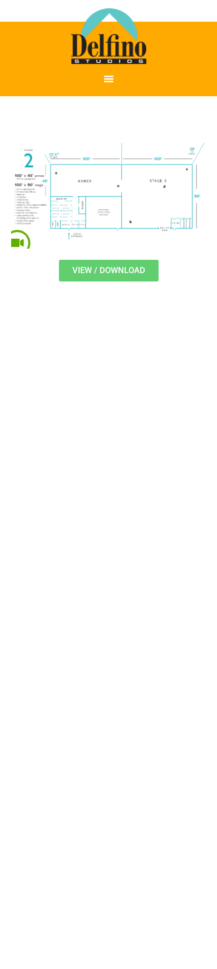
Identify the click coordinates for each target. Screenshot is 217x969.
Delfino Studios (108, 36)
